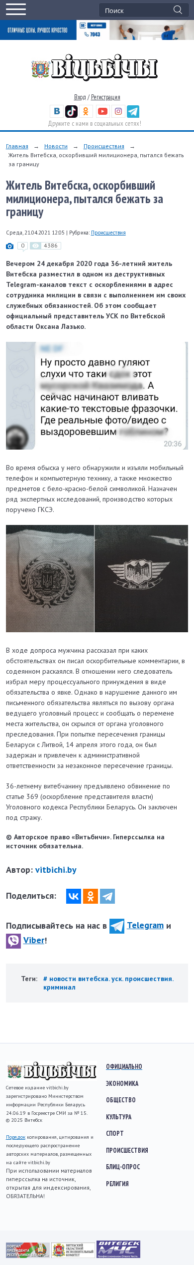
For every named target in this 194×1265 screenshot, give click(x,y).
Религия (117, 1184)
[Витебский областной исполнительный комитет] (74, 1255)
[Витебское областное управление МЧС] (118, 1255)
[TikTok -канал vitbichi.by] (71, 115)
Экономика (122, 1083)
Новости (56, 146)
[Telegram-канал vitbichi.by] (133, 115)
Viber (33, 940)
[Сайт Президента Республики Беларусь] (28, 1255)
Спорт (115, 1133)
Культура (118, 1117)
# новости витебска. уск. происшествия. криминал (108, 983)
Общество (121, 1100)
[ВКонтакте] (73, 896)
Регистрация (105, 97)
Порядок (15, 1137)
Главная (17, 146)
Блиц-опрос (123, 1167)
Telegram (145, 925)
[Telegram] (107, 896)
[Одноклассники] (90, 896)
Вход (80, 97)
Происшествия (104, 146)
